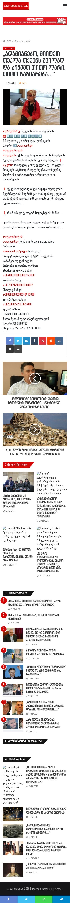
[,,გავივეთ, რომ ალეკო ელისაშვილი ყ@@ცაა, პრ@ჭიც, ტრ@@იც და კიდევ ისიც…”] (13, 708)
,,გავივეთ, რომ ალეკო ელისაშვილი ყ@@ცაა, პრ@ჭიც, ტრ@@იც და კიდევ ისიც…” (45, 706)
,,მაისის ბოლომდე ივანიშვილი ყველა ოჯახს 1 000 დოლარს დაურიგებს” (46, 670)
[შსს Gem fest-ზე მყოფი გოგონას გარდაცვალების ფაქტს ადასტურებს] (18, 536)
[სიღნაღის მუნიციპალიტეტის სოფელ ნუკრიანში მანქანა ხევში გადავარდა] (13, 690)
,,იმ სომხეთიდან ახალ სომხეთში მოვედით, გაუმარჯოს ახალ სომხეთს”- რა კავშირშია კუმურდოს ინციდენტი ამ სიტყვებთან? (46, 775)
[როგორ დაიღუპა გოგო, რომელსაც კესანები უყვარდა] (13, 656)
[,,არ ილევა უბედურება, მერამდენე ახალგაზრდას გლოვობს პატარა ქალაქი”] (13, 725)
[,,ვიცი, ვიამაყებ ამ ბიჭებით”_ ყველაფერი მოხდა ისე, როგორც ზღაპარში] (18, 482)
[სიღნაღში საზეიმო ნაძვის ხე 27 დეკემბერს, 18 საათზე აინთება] (13, 814)
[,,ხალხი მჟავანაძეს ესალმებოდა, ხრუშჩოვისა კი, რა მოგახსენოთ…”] (13, 831)
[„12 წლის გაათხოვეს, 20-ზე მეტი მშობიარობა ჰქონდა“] (13, 870)
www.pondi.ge (25, 145)
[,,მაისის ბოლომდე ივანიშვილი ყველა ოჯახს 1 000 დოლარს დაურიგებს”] (13, 672)
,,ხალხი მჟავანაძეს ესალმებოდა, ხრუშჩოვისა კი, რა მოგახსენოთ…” (44, 829)
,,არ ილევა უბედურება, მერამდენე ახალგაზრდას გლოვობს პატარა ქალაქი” (43, 723)
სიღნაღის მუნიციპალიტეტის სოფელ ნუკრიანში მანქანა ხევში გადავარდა (44, 688)
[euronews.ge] (16, 6)
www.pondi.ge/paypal (15, 251)
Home (8, 41)
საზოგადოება (22, 41)
